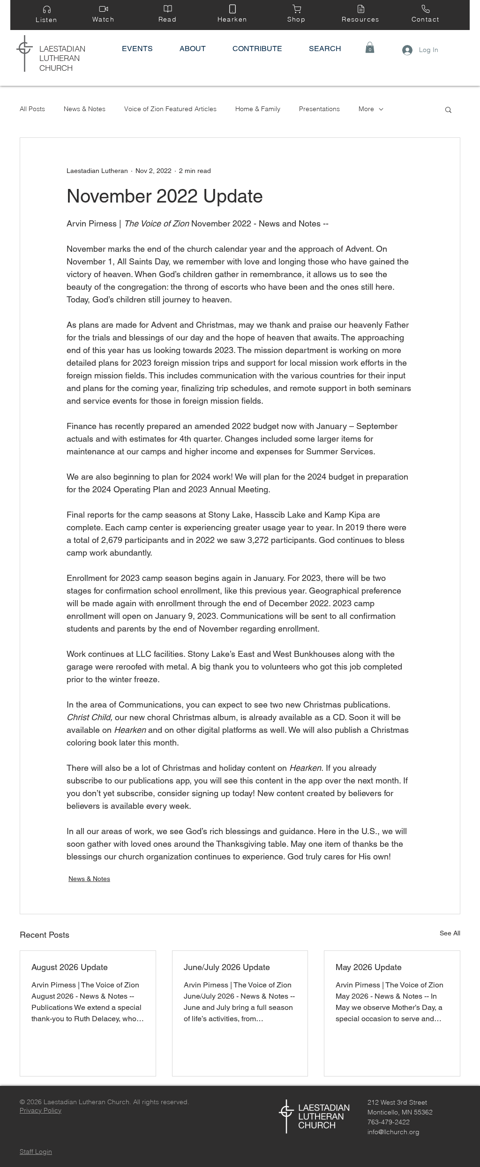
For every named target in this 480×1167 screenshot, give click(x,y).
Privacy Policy (40, 1110)
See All (450, 933)
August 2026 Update (69, 967)
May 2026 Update (369, 967)
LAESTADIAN (62, 48)
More (366, 109)
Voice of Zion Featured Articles (170, 109)
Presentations (319, 109)
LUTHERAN (59, 58)
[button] (370, 47)
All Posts (32, 109)
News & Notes (84, 109)
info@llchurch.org (394, 1132)
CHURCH (56, 68)
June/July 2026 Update (227, 967)
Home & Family (257, 109)
